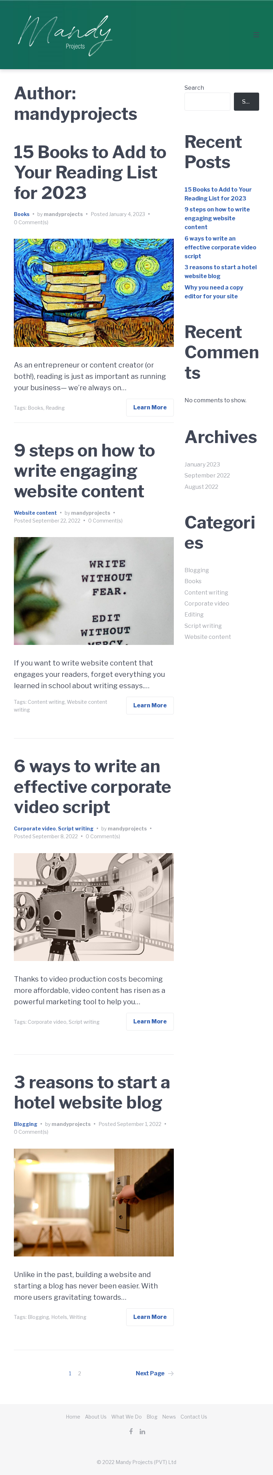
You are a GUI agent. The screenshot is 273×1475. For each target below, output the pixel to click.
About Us (96, 1417)
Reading (55, 408)
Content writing (46, 702)
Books (22, 214)
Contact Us (194, 1417)
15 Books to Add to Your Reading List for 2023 (90, 172)
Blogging (25, 1124)
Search (194, 87)
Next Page (150, 1373)
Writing (77, 1317)
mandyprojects (63, 214)
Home (73, 1417)
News (169, 1417)
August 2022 (201, 487)
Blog (151, 1417)
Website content (35, 513)
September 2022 (207, 475)
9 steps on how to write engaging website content (84, 471)
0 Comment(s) (31, 222)
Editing (194, 614)
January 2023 (202, 464)
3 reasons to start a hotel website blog (92, 1092)
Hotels (59, 1317)
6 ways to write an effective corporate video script (92, 786)
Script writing (75, 828)
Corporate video (35, 828)
